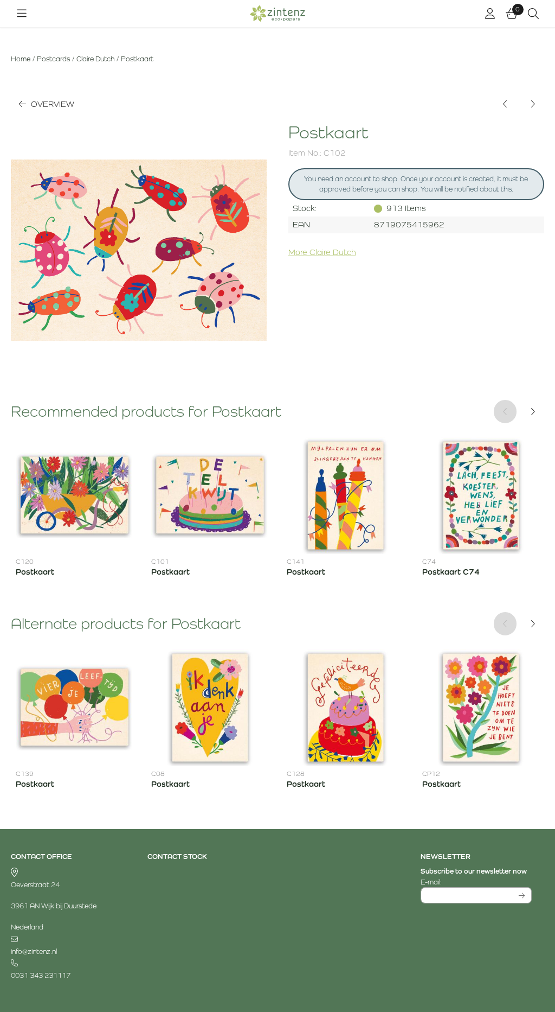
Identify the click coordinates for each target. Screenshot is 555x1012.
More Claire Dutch (322, 252)
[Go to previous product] (505, 104)
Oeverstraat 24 (35, 885)
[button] (22, 13)
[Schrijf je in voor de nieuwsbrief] (522, 895)
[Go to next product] (532, 104)
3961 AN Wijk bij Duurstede (53, 906)
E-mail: (476, 881)
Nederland (27, 927)
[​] (66, 939)
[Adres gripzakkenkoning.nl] (66, 873)
